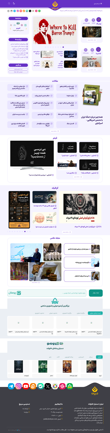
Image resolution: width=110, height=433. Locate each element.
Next (35, 31)
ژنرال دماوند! (70, 95)
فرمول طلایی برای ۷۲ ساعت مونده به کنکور (45, 207)
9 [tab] (9, 231)
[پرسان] (25, 25)
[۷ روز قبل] (44, 197)
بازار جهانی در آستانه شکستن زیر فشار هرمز (18, 87)
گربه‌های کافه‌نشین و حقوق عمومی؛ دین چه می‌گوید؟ (19, 49)
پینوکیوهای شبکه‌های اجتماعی (18, 44)
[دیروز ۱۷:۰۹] (47, 64)
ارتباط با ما (25, 409)
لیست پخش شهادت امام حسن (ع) (46, 333)
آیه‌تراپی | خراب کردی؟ (68, 155)
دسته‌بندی (97, 4)
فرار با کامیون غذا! (20, 95)
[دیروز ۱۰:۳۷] (70, 54)
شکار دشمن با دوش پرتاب (42, 95)
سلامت (87, 11)
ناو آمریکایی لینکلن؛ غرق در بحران (66, 104)
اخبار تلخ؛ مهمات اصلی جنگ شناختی (66, 115)
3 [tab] (58, 47)
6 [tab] (50, 47)
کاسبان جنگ (70, 123)
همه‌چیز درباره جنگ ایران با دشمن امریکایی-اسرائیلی (92, 120)
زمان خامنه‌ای (77, 11)
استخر (51, 376)
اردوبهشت (26, 376)
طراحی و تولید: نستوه (12, 430)
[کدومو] (18, 23)
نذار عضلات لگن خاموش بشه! (18, 46)
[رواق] (14, 25)
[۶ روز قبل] (88, 164)
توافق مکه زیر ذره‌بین (43, 114)
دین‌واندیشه (70, 11)
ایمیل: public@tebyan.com (52, 419)
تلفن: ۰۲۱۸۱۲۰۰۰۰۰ (56, 416)
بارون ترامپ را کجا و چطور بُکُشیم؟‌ (67, 87)
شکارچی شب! (70, 173)
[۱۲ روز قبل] (91, 31)
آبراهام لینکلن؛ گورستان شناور (42, 87)
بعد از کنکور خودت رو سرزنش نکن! (37, 63)
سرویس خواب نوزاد (18, 72)
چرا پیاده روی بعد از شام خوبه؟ (60, 54)
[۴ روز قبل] (88, 147)
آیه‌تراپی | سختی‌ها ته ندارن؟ (88, 155)
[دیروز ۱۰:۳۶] (47, 54)
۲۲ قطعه (10, 332)
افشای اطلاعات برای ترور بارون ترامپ (18, 124)
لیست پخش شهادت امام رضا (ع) (71, 333)
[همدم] (22, 25)
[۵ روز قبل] (67, 147)
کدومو (18, 28)
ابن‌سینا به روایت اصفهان (82, 276)
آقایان (65, 11)
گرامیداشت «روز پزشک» (82, 262)
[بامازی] (11, 25)
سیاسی (82, 11)
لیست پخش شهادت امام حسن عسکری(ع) (94, 333)
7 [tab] (48, 47)
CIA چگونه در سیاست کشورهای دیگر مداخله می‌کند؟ (18, 54)
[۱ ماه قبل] (91, 61)
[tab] (99, 21)
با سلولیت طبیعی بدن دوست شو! (45, 227)
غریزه (100, 376)
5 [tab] (53, 47)
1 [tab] (63, 47)
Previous (75, 31)
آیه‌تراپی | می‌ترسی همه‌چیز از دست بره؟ (40, 175)
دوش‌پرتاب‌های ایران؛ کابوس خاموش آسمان (41, 104)
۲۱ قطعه (83, 332)
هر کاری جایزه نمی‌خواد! (36, 53)
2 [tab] (60, 47)
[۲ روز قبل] (55, 30)
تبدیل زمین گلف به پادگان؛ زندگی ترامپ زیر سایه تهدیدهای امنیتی (17, 105)
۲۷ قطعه (35, 332)
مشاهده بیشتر (90, 40)
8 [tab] (45, 47)
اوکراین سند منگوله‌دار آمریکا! (43, 124)
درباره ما (26, 412)
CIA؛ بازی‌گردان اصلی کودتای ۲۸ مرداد (88, 226)
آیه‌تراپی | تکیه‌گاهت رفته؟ (88, 173)
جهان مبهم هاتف (73, 376)
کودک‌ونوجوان (92, 11)
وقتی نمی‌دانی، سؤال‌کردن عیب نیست (60, 64)
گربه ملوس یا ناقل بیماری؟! (19, 57)
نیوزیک (61, 11)
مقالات (55, 81)
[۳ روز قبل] (32, 153)
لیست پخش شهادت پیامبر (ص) (22, 332)
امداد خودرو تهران (18, 69)
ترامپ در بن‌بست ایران (18, 114)
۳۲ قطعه (59, 332)
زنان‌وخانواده (99, 11)
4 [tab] (55, 47)
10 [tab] (7, 231)
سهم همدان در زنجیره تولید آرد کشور (78, 249)
